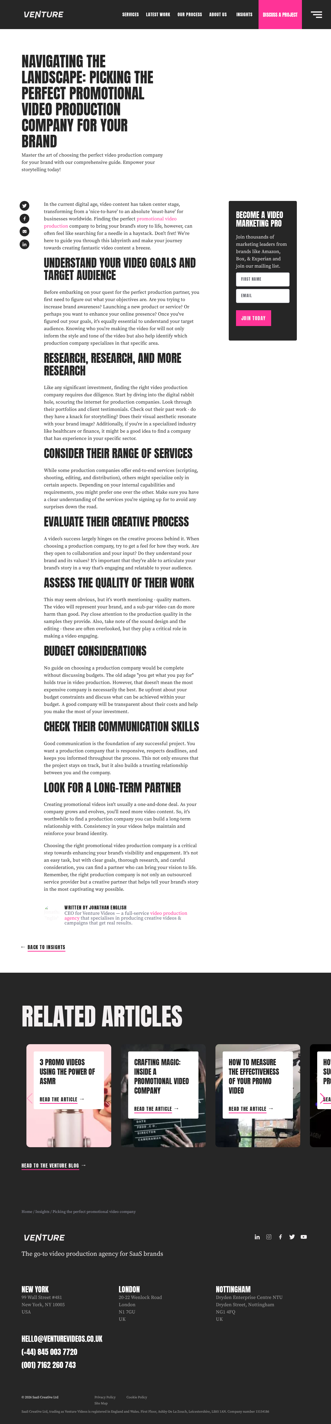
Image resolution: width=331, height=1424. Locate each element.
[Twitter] (292, 1237)
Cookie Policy (136, 1397)
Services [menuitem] (130, 14)
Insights (42, 1211)
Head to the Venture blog (50, 1165)
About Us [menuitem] (218, 14)
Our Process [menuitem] (190, 14)
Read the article (59, 1099)
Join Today (253, 318)
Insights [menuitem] (244, 14)
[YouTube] (303, 1237)
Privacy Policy (105, 1397)
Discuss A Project (280, 14)
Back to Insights (46, 947)
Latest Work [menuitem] (158, 14)
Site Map (101, 1403)
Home (27, 1211)
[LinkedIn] (257, 1237)
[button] (323, 1098)
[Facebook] (280, 1237)
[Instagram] (269, 1237)
